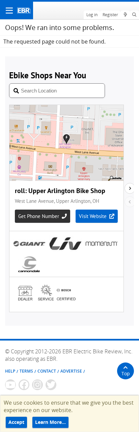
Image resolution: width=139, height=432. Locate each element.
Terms (26, 371)
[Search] (134, 14)
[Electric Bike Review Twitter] (51, 384)
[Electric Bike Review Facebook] (24, 384)
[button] (9, 10)
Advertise (71, 371)
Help (10, 371)
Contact (46, 371)
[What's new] (125, 14)
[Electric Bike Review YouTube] (10, 384)
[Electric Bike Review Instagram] (37, 384)
